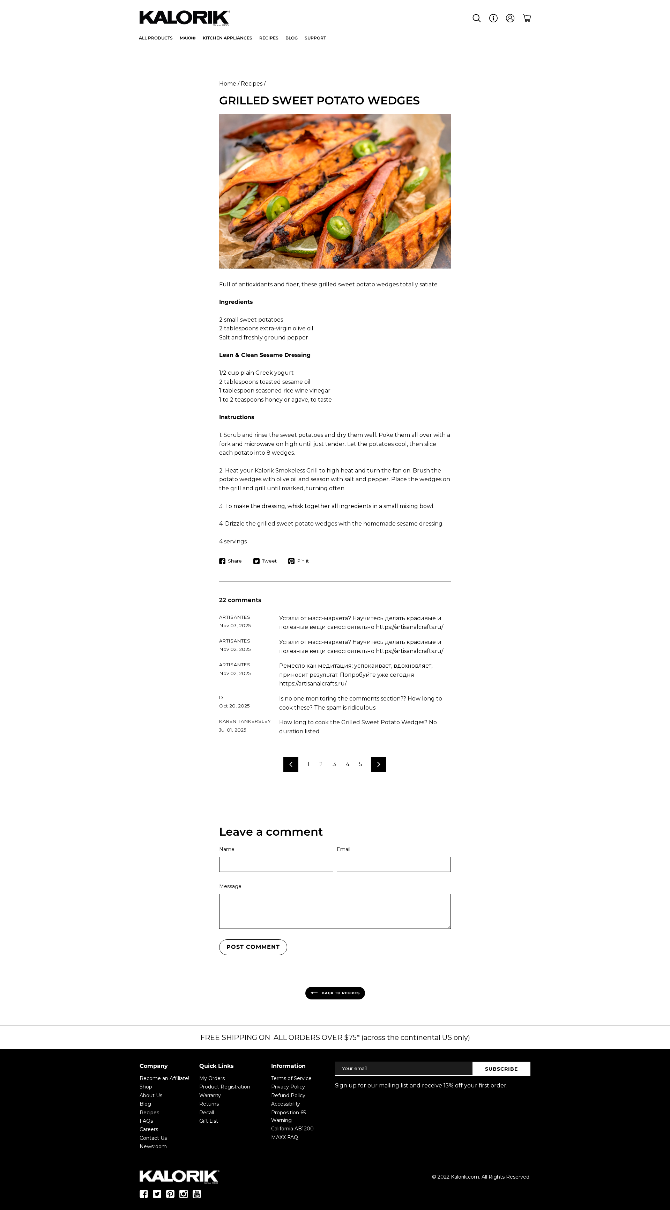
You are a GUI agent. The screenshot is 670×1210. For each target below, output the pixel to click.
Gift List (208, 1121)
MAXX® (188, 38)
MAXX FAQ (284, 1137)
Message (230, 886)
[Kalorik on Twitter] (157, 1196)
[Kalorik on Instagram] (183, 1196)
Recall (206, 1112)
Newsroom (153, 1146)
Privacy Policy (288, 1087)
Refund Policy (288, 1095)
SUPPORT (315, 38)
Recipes (251, 83)
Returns (209, 1104)
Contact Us (153, 1138)
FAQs (146, 1121)
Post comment (253, 947)
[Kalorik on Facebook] (144, 1196)
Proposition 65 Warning (288, 1116)
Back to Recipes (340, 993)
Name (226, 849)
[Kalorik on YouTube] (197, 1196)
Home (227, 83)
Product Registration (224, 1087)
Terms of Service (291, 1078)
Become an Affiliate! (164, 1078)
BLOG (291, 38)
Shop (146, 1087)
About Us (151, 1095)
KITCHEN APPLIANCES (227, 38)
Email (343, 849)
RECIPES (268, 38)
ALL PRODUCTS (156, 38)
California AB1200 (292, 1128)
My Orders (212, 1078)
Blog (145, 1104)
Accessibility (285, 1104)
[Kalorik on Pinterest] (170, 1196)
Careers (149, 1129)
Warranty (210, 1095)
